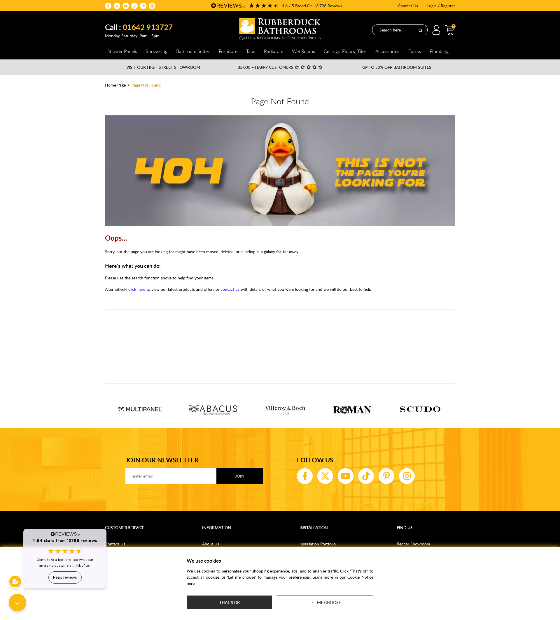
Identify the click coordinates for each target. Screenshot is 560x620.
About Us (210, 544)
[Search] (420, 30)
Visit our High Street (163, 67)
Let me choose (325, 602)
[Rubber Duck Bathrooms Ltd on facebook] (108, 6)
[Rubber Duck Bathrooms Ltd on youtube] (126, 6)
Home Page (115, 85)
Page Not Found (146, 85)
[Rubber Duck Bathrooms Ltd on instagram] (152, 6)
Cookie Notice (360, 577)
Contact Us (408, 5)
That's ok (229, 602)
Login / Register (441, 5)
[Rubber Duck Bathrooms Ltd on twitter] (117, 6)
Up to (396, 67)
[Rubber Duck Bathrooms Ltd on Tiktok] (134, 6)
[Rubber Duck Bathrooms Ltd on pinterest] (143, 6)
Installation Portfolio (318, 544)
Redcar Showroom (413, 544)
